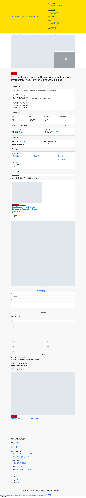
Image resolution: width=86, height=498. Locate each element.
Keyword (12, 318)
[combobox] (43, 326)
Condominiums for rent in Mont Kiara (21, 455)
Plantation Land (54, 26)
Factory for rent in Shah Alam (19, 457)
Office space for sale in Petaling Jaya (21, 456)
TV (13, 159)
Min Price (13, 338)
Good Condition (22, 141)
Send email (43, 310)
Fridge (57, 155)
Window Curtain (16, 160)
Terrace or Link (32, 118)
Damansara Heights (53, 131)
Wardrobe (36, 156)
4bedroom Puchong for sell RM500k (25, 418)
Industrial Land (54, 24)
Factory (52, 18)
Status (12, 328)
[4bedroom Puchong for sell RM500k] (43, 393)
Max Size (46, 344)
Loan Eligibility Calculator (20, 462)
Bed (56, 158)
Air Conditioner (16, 155)
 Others (21, 132)
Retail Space (53, 13)
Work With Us (17, 465)
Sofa (35, 159)
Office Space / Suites (55, 12)
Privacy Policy (17, 467)
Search (43, 354)
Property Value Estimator (20, 463)
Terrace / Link (53, 8)
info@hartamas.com (15, 446)
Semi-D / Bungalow (55, 6)
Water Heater (16, 158)
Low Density (15, 166)
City (11, 349)
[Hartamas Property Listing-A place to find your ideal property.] (25, 16)
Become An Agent (18, 466)
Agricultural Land (54, 22)
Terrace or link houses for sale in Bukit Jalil (22, 453)
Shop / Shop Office (55, 14)
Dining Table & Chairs (60, 159)
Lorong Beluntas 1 (16, 211)
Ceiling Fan (36, 158)
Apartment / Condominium (56, 5)
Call (43, 314)
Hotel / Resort (53, 30)
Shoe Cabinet (37, 160)
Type (12, 323)
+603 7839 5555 (14, 447)
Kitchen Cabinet (37, 155)
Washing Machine (17, 156)
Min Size (12, 344)
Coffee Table (16, 162)
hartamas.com (14, 449)
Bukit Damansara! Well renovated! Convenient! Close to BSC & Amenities (26, 208)
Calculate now (14, 361)
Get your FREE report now (17, 368)
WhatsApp (43, 312)
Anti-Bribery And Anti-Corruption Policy (23, 469)
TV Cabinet (58, 160)
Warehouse (53, 19)
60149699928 (43, 291)
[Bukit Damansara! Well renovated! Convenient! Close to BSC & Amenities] (27, 192)
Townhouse (53, 9)
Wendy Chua (43, 287)
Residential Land (54, 27)
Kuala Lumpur (18, 131)
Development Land (55, 23)
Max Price (46, 338)
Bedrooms (13, 333)
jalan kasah (14, 82)
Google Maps (14, 443)
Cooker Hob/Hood (60, 156)
